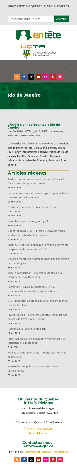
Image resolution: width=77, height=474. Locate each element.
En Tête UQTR (22, 131)
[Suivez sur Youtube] (38, 77)
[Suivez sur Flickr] (46, 77)
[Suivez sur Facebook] (24, 77)
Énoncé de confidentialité (38, 429)
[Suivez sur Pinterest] (53, 77)
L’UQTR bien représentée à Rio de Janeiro (34, 126)
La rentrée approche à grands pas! (28, 221)
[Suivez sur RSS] (17, 77)
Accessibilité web (38, 433)
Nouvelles (56, 131)
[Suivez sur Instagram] (60, 77)
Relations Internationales (24, 135)
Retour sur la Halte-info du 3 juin (27, 328)
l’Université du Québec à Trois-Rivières (45, 451)
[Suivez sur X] (31, 77)
